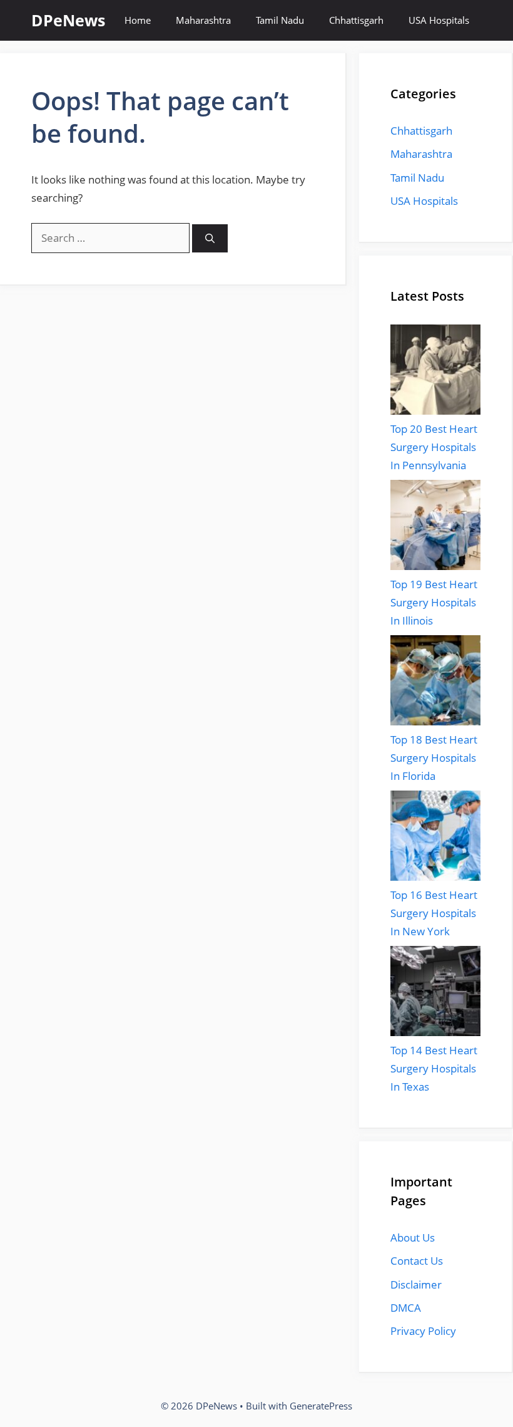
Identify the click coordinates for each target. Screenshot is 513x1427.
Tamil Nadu (280, 20)
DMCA (405, 1307)
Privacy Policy (423, 1331)
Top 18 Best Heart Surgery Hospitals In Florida (433, 757)
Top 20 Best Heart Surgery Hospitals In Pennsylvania (433, 447)
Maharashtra (203, 20)
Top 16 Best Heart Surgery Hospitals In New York (433, 913)
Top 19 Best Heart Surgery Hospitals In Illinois (433, 602)
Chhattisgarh (356, 20)
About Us (412, 1237)
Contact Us (416, 1260)
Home (137, 20)
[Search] (210, 238)
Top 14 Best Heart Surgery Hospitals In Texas (433, 1068)
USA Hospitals (439, 20)
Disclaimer (416, 1284)
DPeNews (68, 20)
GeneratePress (321, 1405)
